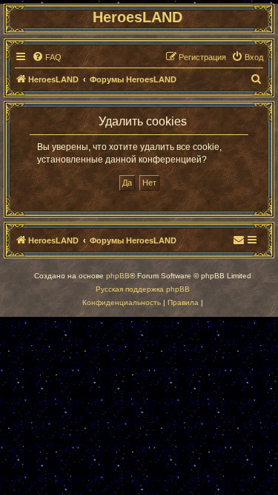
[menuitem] (47, 57)
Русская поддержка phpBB (143, 289)
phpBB (118, 276)
